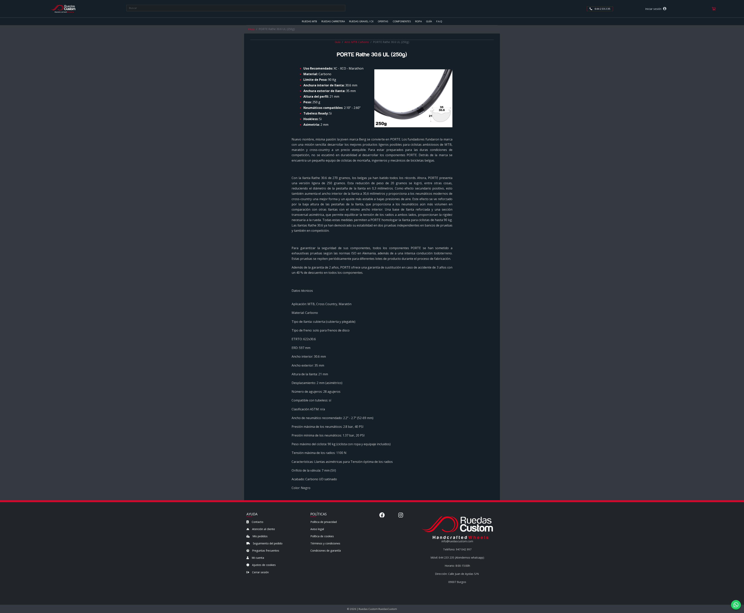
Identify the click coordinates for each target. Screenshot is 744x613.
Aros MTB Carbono (356, 42)
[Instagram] (400, 515)
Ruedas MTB (309, 21)
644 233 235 (602, 8)
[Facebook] (382, 515)
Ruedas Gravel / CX (361, 21)
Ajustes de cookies (263, 565)
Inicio (251, 29)
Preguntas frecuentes (265, 550)
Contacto (257, 522)
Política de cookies (322, 536)
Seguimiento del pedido (267, 543)
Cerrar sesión (260, 572)
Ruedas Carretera (333, 21)
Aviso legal (317, 529)
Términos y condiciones (325, 543)
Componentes (402, 21)
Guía (429, 21)
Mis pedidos (260, 536)
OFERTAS (383, 21)
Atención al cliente (263, 529)
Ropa (418, 21)
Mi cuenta (257, 558)
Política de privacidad (323, 522)
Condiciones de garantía (325, 550)
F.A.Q (439, 21)
